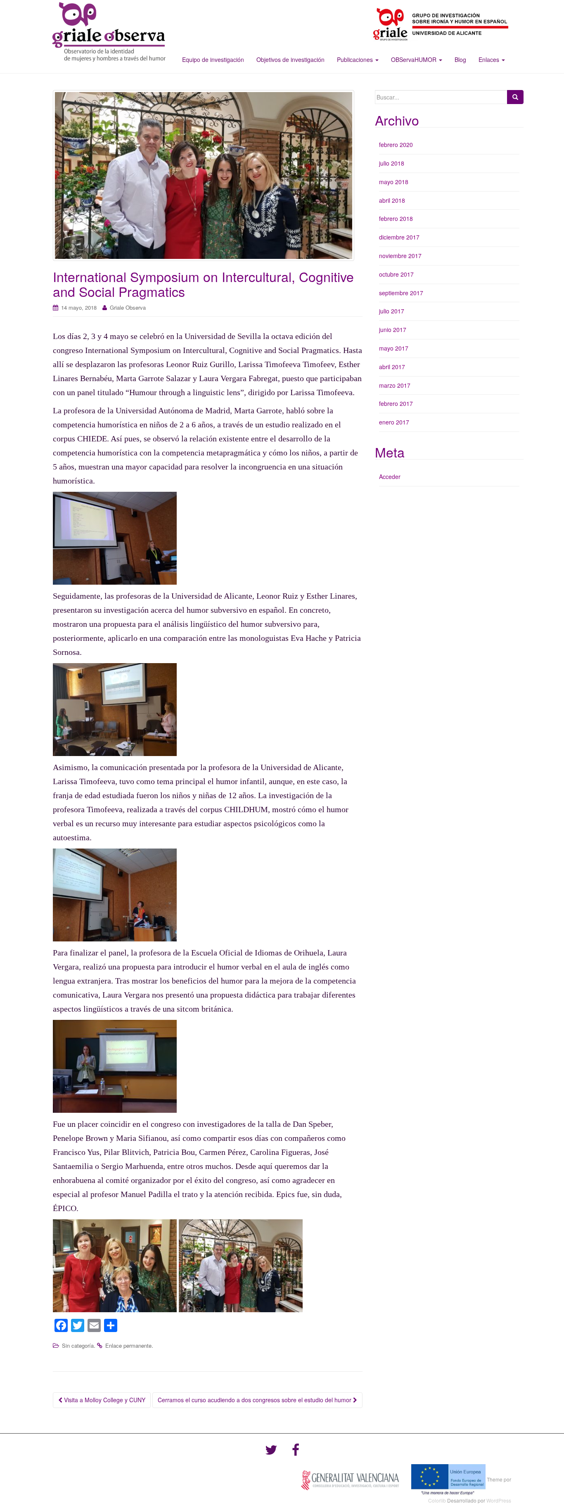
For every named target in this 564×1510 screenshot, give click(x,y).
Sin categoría (78, 1345)
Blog (460, 59)
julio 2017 (391, 311)
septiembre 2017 (401, 293)
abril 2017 (392, 367)
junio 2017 (392, 329)
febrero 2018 (396, 218)
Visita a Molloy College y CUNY (103, 1400)
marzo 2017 (394, 385)
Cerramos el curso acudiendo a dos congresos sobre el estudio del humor (255, 1400)
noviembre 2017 (400, 255)
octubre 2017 (396, 274)
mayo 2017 (393, 348)
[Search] (515, 97)
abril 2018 (392, 200)
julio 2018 (391, 163)
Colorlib (437, 1500)
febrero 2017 (396, 403)
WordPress (498, 1500)
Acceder (389, 476)
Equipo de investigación (213, 59)
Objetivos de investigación (290, 59)
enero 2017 (394, 422)
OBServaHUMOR (414, 59)
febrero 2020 (396, 144)
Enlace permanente (128, 1345)
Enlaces (490, 59)
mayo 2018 (393, 182)
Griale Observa (128, 307)
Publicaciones (355, 59)
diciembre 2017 (399, 237)
